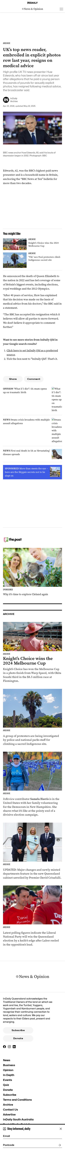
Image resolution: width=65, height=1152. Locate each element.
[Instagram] (9, 1046)
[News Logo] (32, 9)
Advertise (9, 1114)
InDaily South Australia (18, 1119)
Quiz (6, 1084)
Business (9, 1065)
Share (13, 379)
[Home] (32, 3)
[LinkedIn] (14, 1046)
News (6, 1060)
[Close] (61, 1129)
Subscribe (18, 1030)
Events (7, 1080)
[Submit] (59, 1145)
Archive (8, 1104)
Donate (18, 1038)
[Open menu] (61, 9)
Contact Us (10, 1109)
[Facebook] (4, 1046)
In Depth (8, 1075)
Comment (33, 379)
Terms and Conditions (17, 1099)
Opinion (8, 1070)
